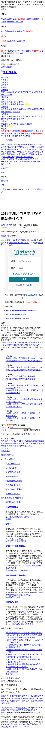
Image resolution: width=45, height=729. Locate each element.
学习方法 (20, 124)
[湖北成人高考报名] (9, 159)
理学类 (33, 116)
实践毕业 (20, 102)
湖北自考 (4, 696)
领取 (25, 227)
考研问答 (36, 109)
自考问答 (4, 107)
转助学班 (37, 51)
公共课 (3, 116)
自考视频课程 (6, 498)
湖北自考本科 (15, 701)
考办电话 (4, 80)
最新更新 (34, 701)
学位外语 (12, 446)
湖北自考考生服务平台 (20, 698)
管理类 (9, 119)
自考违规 (8, 443)
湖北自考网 (14, 162)
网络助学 (29, 31)
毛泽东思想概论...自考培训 (20, 517)
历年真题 (4, 114)
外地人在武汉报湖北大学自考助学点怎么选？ (24, 635)
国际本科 (26, 136)
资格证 (3, 87)
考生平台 (19, 22)
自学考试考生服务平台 (19, 243)
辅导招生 (37, 19)
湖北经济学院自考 (8, 154)
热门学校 (9, 140)
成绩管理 (29, 51)
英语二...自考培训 (17, 539)
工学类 (39, 116)
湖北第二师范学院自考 (34, 152)
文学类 (21, 116)
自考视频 (4, 90)
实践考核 (20, 134)
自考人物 (12, 124)
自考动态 (25, 701)
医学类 (21, 119)
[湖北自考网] (9, 72)
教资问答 (8, 112)
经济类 (9, 116)
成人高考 (18, 136)
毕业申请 (21, 51)
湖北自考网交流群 (8, 710)
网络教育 (11, 53)
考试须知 (12, 41)
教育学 (15, 119)
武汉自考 (35, 698)
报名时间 (21, 19)
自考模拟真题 (18, 498)
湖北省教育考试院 (15, 240)
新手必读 (12, 19)
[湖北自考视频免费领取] (28, 159)
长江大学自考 (30, 147)
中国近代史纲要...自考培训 (22, 624)
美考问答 (16, 112)
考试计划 (12, 102)
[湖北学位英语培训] (23, 157)
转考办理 (12, 134)
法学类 (15, 116)
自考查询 (4, 85)
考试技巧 (21, 41)
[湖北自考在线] (7, 157)
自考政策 (4, 102)
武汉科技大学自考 (35, 154)
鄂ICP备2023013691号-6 (20, 724)
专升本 (11, 136)
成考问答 (12, 109)
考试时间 (16, 131)
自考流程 (4, 441)
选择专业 (11, 22)
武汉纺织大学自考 (14, 149)
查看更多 (9, 674)
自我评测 (29, 19)
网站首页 (4, 97)
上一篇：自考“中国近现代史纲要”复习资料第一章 (21, 343)
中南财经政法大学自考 (10, 145)
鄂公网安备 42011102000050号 (17, 727)
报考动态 (4, 99)
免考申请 (12, 31)
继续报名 (12, 51)
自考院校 (12, 104)
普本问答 (20, 109)
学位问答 (28, 109)
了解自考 (4, 19)
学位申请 (4, 136)
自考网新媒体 (6, 67)
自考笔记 (4, 121)
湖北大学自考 (22, 154)
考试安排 (4, 31)
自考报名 (4, 82)
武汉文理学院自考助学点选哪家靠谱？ (21, 638)
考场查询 (4, 41)
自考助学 (20, 446)
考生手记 (4, 124)
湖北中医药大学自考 (15, 152)
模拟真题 (21, 31)
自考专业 (4, 104)
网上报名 (4, 126)
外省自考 (28, 124)
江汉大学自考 (28, 149)
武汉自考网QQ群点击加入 (26, 710)
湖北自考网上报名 (27, 696)
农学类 (3, 119)
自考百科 (4, 109)
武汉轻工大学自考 (16, 147)
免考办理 (4, 134)
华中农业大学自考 (27, 145)
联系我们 (9, 703)
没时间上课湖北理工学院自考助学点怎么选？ (24, 633)
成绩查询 (4, 51)
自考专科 (19, 53)
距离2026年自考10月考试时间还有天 (16, 92)
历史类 (27, 116)
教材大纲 (39, 131)
